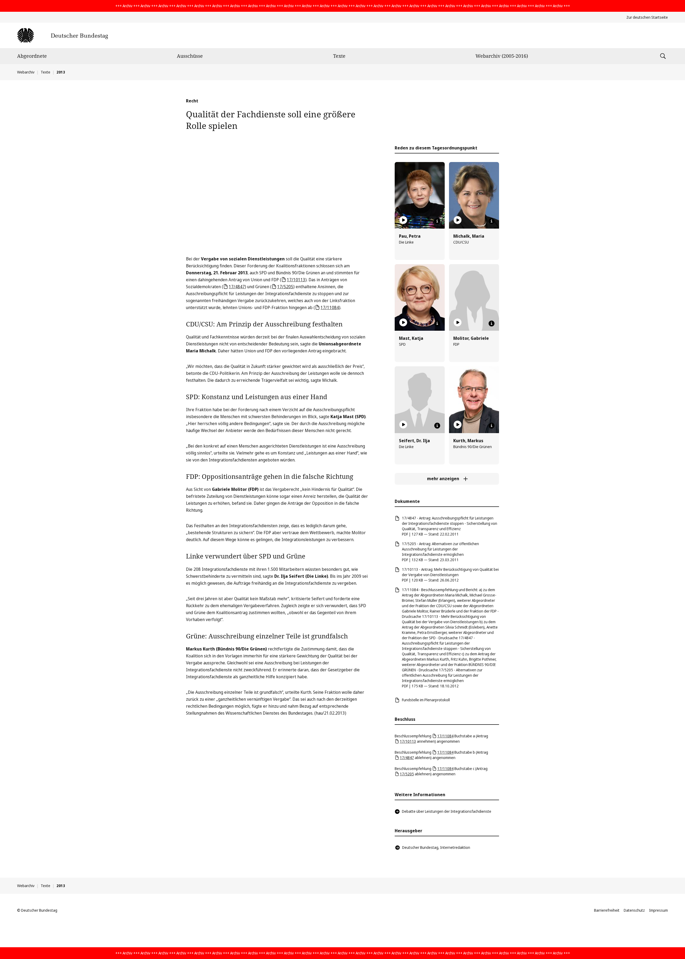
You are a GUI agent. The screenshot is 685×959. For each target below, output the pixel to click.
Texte (339, 56)
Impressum (658, 910)
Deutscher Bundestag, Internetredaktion (436, 847)
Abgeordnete (32, 56)
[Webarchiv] (62, 35)
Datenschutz (634, 910)
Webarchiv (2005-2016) (501, 56)
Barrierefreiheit (606, 910)
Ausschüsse (190, 56)
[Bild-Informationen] (437, 221)
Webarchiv (26, 72)
